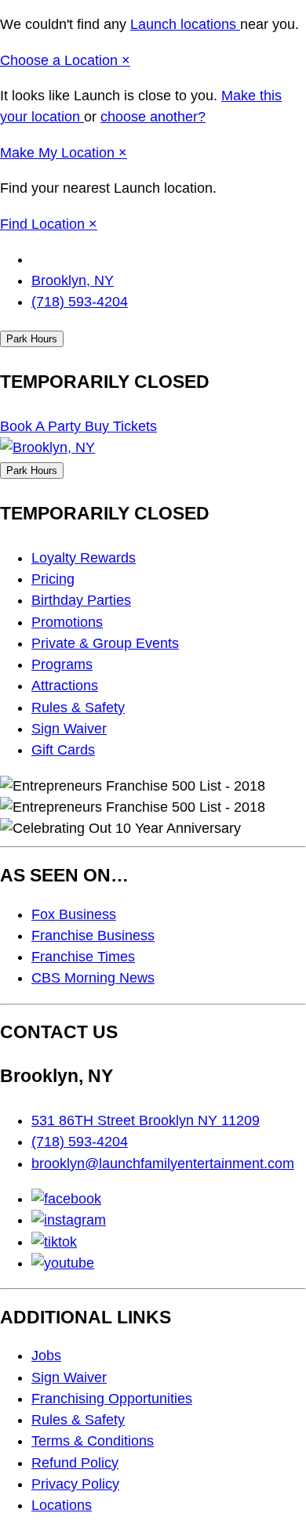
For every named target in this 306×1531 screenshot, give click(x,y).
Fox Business (73, 914)
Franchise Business (93, 935)
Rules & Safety (78, 707)
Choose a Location (61, 60)
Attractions (64, 685)
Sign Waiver (69, 729)
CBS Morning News (93, 978)
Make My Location (59, 153)
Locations (61, 1505)
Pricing (53, 579)
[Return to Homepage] (47, 447)
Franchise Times (83, 957)
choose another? (153, 117)
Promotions (67, 622)
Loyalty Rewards (83, 558)
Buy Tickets (121, 426)
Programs (62, 664)
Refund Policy (74, 1463)
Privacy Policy (75, 1484)
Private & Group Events (105, 643)
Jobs (46, 1355)
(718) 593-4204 (79, 301)
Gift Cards (63, 750)
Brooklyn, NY (72, 280)
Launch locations (185, 24)
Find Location (44, 224)
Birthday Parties (81, 600)
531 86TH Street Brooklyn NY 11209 (145, 1120)
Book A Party (42, 426)
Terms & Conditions (92, 1441)
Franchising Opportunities (111, 1398)
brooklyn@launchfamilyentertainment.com (162, 1163)
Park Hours (31, 339)
